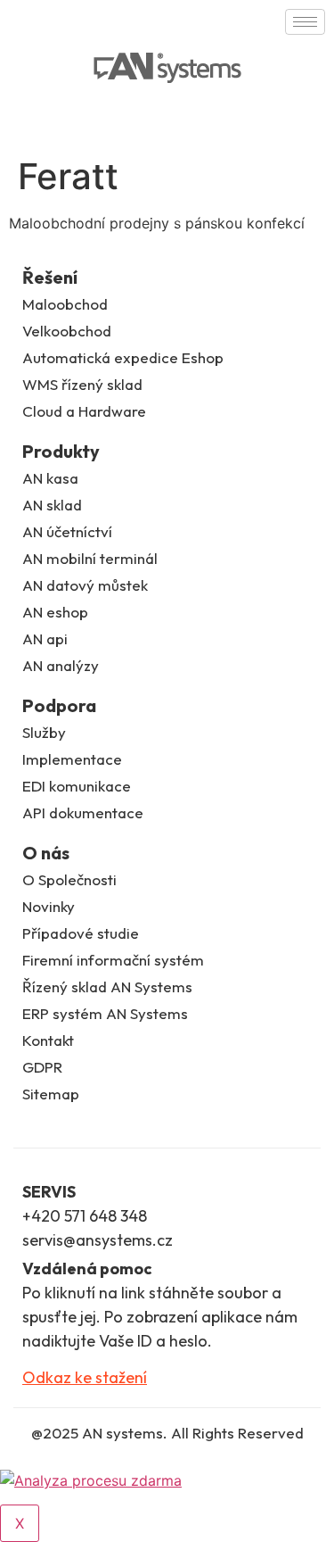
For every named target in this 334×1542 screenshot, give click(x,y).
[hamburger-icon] (305, 22)
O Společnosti (69, 879)
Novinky (48, 906)
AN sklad (52, 504)
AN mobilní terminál (90, 558)
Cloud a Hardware (84, 411)
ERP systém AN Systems (105, 1013)
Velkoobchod (66, 330)
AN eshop (55, 611)
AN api (45, 638)
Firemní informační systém (113, 959)
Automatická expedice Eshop (123, 357)
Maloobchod (65, 303)
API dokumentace (82, 812)
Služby (44, 732)
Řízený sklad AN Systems (107, 986)
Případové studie (80, 933)
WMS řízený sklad (82, 384)
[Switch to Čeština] (33, 120)
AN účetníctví (67, 531)
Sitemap (50, 1093)
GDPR (42, 1066)
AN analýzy (60, 665)
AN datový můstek (85, 585)
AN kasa (50, 477)
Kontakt (48, 1040)
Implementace (72, 759)
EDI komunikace (76, 785)
